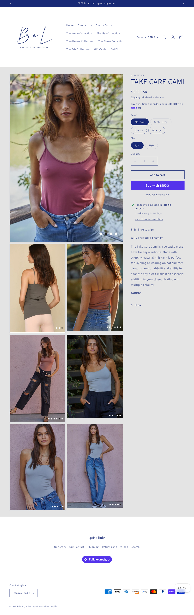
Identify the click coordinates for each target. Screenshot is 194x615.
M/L (153, 146)
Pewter (156, 130)
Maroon (140, 122)
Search (135, 547)
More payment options (157, 194)
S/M (137, 145)
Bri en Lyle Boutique (27, 606)
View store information (149, 219)
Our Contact (76, 547)
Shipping (136, 97)
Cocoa (139, 130)
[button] (85, 25)
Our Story (60, 547)
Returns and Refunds (115, 547)
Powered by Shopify (47, 606)
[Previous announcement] (11, 3)
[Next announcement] (183, 3)
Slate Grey (162, 122)
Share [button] (138, 305)
